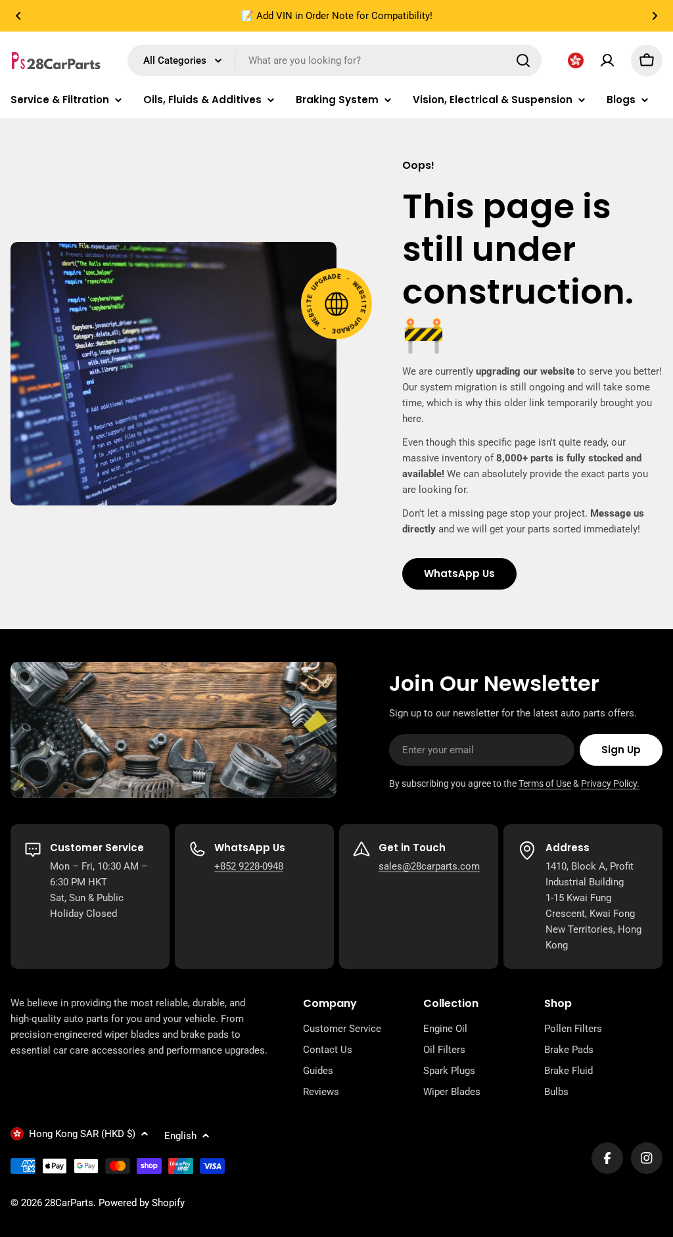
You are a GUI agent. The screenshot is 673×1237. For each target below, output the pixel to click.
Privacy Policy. (610, 783)
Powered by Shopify (142, 1203)
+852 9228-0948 (248, 866)
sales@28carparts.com (429, 866)
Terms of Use (545, 783)
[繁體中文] (576, 60)
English (180, 1136)
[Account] (607, 60)
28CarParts (69, 1203)
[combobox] (335, 60)
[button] (18, 16)
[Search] (523, 60)
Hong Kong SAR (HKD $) (82, 1134)
